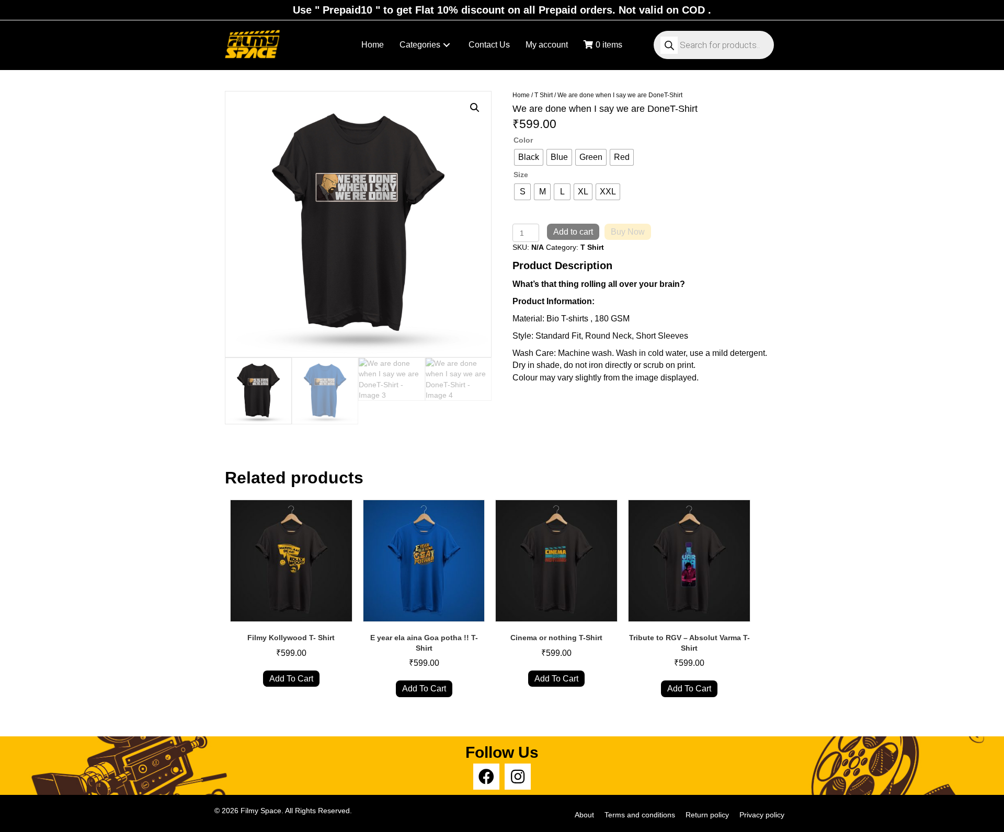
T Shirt (543, 95)
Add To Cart (291, 678)
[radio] (529, 157)
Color (523, 140)
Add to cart (573, 231)
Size (521, 174)
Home (521, 95)
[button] (446, 45)
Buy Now (628, 231)
